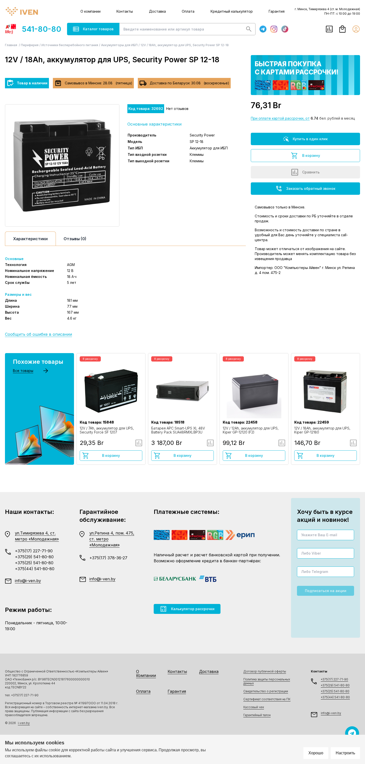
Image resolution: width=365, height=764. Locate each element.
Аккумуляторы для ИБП (119, 45)
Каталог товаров (98, 29)
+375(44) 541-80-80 (34, 568)
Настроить (345, 753)
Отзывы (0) (75, 238)
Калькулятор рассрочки (193, 609)
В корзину (311, 155)
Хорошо (315, 753)
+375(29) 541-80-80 (34, 556)
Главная (11, 45)
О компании (90, 11)
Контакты (124, 11)
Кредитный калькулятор (232, 11)
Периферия (29, 45)
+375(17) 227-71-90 (34, 550)
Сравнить (311, 172)
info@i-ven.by (28, 580)
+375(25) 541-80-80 (34, 562)
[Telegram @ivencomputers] (352, 733)
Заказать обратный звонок (310, 188)
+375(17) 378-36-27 (108, 557)
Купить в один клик (310, 139)
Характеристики (30, 238)
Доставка (157, 11)
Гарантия (277, 11)
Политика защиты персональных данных (266, 681)
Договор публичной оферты (264, 671)
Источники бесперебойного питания (69, 45)
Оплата (188, 11)
